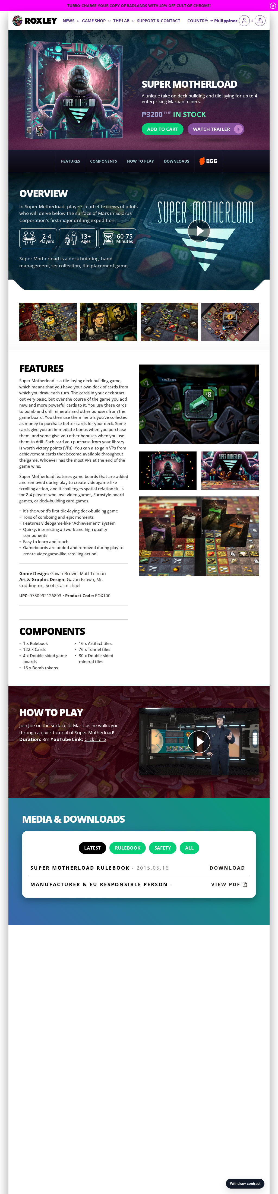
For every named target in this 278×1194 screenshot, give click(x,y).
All (189, 848)
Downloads (176, 161)
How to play (140, 161)
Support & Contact (158, 20)
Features (70, 161)
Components (103, 161)
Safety (162, 848)
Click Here (95, 739)
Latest (92, 848)
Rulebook (127, 848)
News (68, 20)
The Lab (121, 20)
